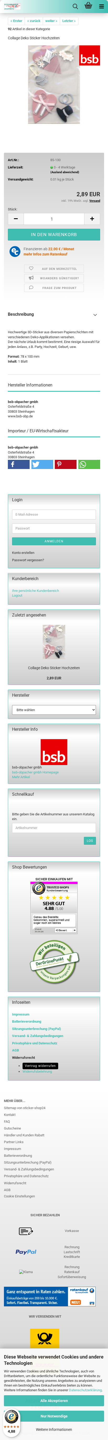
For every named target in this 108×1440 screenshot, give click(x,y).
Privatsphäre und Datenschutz (26, 1176)
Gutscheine (12, 1128)
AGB (7, 1190)
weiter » (51, 21)
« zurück (33, 21)
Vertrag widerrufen (40, 1066)
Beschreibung (21, 314)
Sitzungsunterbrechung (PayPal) (36, 1029)
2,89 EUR (54, 678)
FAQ (7, 1121)
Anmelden (54, 541)
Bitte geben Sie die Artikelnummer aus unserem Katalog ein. (53, 816)
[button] (16, 219)
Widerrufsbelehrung (37, 1071)
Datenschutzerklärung (85, 1390)
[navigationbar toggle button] (101, 6)
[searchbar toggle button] (75, 6)
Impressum (20, 1014)
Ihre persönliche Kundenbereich (35, 591)
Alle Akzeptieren (54, 1401)
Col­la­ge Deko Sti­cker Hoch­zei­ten (54, 668)
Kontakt (9, 1115)
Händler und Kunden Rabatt (24, 1135)
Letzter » (69, 21)
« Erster (16, 21)
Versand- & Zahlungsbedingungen (29, 1169)
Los (90, 841)
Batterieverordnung (18, 1156)
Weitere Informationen (54, 1429)
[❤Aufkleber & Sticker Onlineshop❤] (10, 6)
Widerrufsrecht (15, 1183)
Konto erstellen (23, 553)
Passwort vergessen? (28, 560)
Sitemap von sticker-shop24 (24, 1108)
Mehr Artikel (21, 777)
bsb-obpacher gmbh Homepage (35, 772)
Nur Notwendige (54, 1416)
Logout (17, 595)
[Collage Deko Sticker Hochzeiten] (54, 84)
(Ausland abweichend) (64, 172)
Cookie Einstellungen (19, 1196)
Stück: (12, 209)
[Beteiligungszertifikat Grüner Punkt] (55, 962)
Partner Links (14, 1142)
